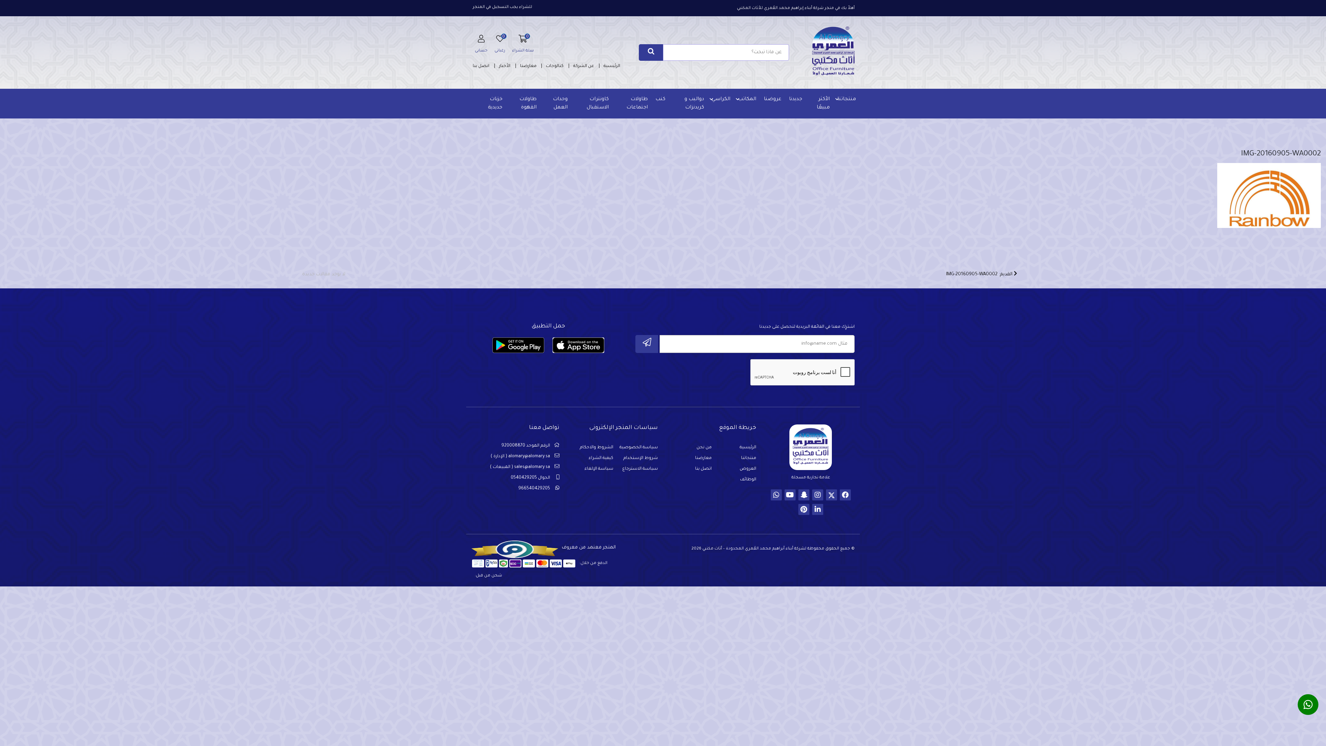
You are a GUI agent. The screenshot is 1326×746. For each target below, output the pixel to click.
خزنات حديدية (495, 104)
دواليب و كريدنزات (694, 104)
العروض (748, 469)
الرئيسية (612, 66)
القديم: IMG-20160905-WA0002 (980, 274)
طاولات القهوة (528, 104)
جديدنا (795, 99)
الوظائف (748, 479)
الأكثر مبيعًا (823, 104)
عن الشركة (583, 66)
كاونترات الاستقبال (598, 104)
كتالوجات (555, 66)
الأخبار (504, 66)
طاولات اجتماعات (637, 104)
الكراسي (721, 99)
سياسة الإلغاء (599, 469)
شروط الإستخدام (640, 458)
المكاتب (747, 99)
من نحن (704, 447)
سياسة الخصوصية (638, 447)
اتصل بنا (481, 66)
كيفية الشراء (601, 458)
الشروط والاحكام (596, 447)
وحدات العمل (560, 104)
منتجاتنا (846, 99)
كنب (660, 99)
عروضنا (772, 99)
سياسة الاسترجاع (640, 469)
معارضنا (528, 66)
